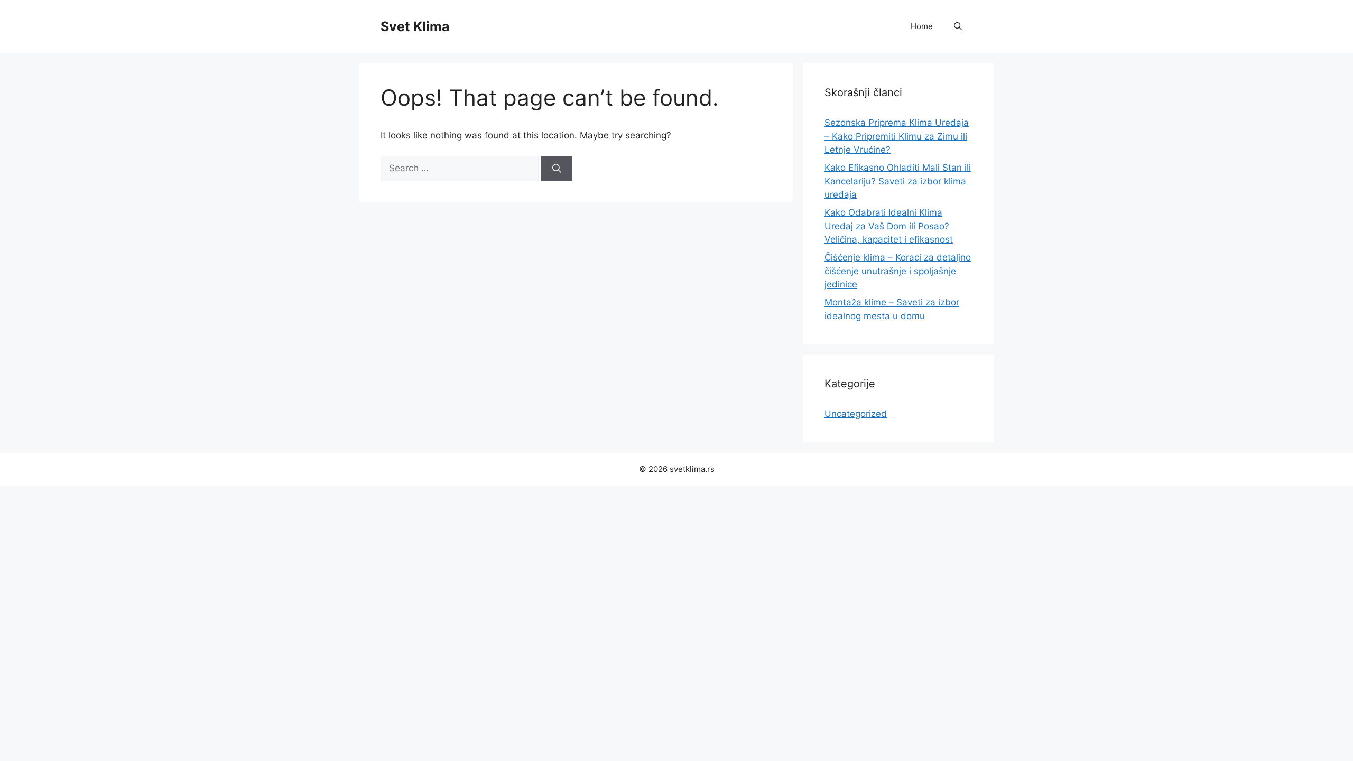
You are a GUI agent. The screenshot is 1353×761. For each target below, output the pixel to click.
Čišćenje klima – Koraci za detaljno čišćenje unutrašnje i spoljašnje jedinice (897, 271)
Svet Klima (415, 26)
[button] (957, 26)
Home (922, 26)
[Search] (556, 168)
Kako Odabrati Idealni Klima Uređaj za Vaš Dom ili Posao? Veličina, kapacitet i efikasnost (888, 226)
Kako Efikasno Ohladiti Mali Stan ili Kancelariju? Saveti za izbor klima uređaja (897, 181)
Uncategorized (855, 414)
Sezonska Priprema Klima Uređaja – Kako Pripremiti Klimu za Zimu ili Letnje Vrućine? (896, 136)
